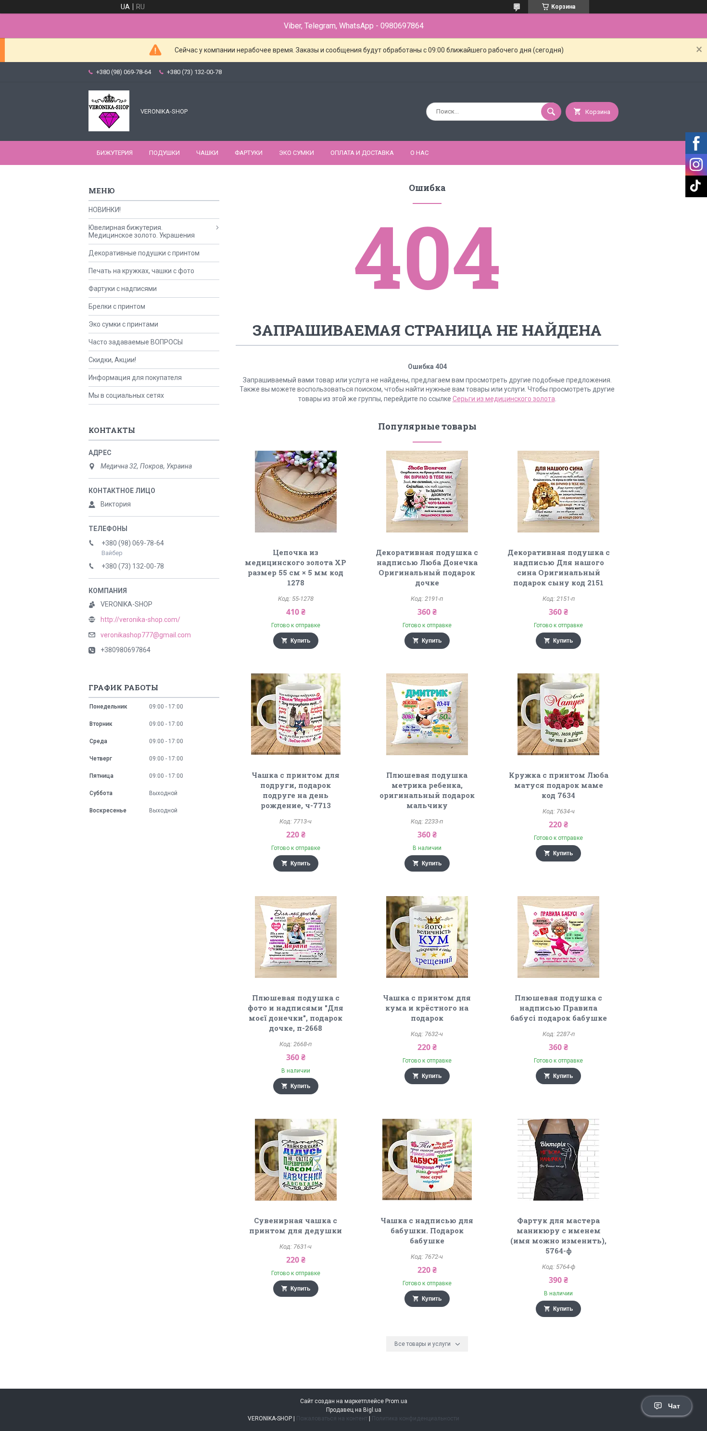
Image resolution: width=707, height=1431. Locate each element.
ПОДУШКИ (164, 152)
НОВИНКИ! (104, 210)
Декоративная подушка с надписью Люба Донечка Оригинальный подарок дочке (427, 567)
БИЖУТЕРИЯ (115, 152)
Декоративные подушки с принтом (144, 253)
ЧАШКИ (207, 152)
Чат (674, 1406)
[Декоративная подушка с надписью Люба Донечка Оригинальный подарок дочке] (427, 491)
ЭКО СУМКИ (296, 152)
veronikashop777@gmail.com (146, 635)
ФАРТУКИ (249, 152)
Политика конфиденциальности (415, 1418)
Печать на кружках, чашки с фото (141, 271)
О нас (419, 152)
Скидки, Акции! (112, 360)
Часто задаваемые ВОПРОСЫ (135, 342)
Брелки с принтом (116, 306)
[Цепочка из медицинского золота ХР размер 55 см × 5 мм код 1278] (295, 491)
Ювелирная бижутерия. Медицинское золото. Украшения (141, 231)
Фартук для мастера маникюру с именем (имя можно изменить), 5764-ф (558, 1235)
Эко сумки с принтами (123, 324)
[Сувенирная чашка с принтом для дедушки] (295, 1160)
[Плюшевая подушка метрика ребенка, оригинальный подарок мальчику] (427, 714)
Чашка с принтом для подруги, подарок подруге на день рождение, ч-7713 (296, 790)
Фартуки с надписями (122, 288)
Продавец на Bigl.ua (353, 1409)
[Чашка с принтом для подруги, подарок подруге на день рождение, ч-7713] (295, 714)
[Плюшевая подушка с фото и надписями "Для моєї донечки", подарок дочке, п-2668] (295, 937)
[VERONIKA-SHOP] (108, 129)
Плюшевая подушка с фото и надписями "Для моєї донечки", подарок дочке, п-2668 (295, 1013)
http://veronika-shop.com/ (140, 619)
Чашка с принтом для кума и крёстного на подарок (427, 1008)
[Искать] (551, 111)
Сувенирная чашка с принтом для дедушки (295, 1225)
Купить (300, 640)
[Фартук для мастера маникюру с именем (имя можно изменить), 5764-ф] (559, 1160)
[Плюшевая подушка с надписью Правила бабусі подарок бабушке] (559, 937)
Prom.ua (396, 1401)
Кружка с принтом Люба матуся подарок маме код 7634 (558, 785)
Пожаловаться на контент (331, 1418)
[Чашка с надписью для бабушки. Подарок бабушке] (427, 1160)
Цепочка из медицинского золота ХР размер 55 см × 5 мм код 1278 (295, 567)
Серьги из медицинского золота (504, 399)
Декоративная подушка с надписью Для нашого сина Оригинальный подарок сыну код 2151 (558, 567)
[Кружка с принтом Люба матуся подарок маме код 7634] (559, 714)
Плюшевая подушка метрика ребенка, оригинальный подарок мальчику (427, 790)
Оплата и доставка (362, 152)
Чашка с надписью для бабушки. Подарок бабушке (426, 1230)
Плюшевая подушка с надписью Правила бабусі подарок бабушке (558, 1008)
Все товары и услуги (422, 1344)
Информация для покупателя (135, 377)
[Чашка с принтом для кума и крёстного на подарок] (427, 937)
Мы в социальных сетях (126, 395)
